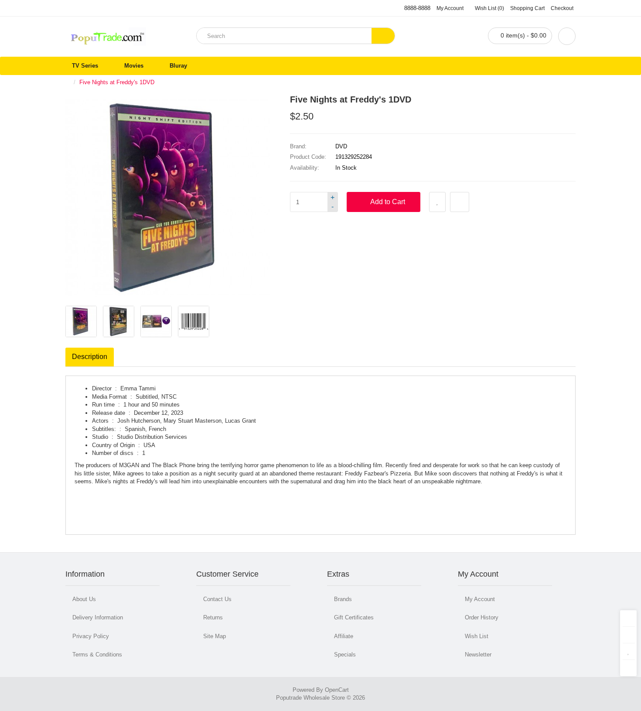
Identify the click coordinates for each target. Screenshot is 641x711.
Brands (343, 599)
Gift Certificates (354, 617)
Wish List (476, 636)
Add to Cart (387, 201)
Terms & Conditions (97, 654)
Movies (133, 65)
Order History (481, 617)
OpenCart (337, 690)
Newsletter (478, 654)
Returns (213, 617)
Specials (345, 654)
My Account (480, 599)
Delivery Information (97, 617)
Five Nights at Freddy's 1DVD (116, 82)
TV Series (85, 65)
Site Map (214, 636)
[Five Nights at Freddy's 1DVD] (81, 321)
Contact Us (217, 599)
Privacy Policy (90, 636)
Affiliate (343, 636)
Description (89, 356)
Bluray (178, 65)
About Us (84, 599)
